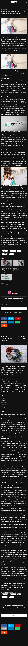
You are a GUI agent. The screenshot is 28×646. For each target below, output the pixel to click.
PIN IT (15, 61)
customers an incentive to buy (13, 532)
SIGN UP (14, 615)
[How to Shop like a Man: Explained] (18, 263)
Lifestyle (5, 9)
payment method (14, 197)
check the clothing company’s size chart (11, 381)
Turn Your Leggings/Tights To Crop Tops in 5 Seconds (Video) (6, 282)
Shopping (6, 334)
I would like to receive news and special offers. (15, 312)
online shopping (14, 70)
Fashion (2, 9)
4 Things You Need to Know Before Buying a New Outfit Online (6, 268)
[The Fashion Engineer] (14, 2)
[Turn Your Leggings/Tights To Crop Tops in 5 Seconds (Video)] (6, 277)
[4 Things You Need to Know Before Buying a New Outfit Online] (6, 263)
